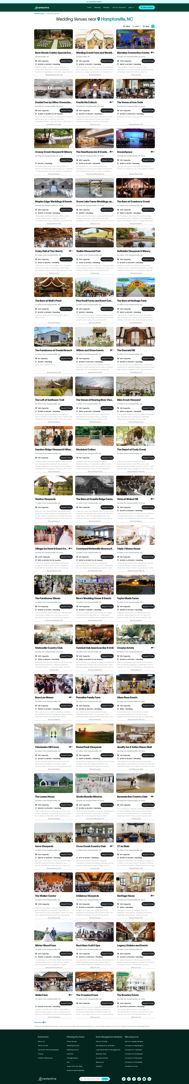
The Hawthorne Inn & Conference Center (99, 151)
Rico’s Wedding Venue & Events (93, 598)
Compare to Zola (131, 1066)
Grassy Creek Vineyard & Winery (53, 151)
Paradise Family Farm (88, 697)
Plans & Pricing (101, 1041)
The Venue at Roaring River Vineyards (97, 399)
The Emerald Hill (126, 350)
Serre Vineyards (44, 846)
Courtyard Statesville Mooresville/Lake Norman (103, 548)
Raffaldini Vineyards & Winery (133, 251)
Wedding (97, 7)
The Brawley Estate (128, 995)
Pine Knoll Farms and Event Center (95, 300)
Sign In (131, 7)
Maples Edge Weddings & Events (53, 201)
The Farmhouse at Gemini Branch (53, 350)
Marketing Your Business (105, 1046)
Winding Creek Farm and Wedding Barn (98, 52)
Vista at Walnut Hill (127, 499)
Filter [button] (127, 26)
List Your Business (119, 7)
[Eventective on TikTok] (139, 1079)
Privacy (40, 1054)
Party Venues (72, 1041)
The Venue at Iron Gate (130, 102)
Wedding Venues (73, 1046)
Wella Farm (41, 995)
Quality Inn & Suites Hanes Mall (134, 747)
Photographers (72, 1058)
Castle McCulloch (86, 102)
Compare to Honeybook (134, 1054)
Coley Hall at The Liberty (49, 251)
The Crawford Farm (87, 995)
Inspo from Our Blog (74, 1066)
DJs (68, 1062)
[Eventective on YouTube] (144, 1079)
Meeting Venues (73, 1050)
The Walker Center (45, 895)
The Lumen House (45, 796)
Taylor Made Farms (128, 598)
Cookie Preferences (45, 1058)
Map (147, 26)
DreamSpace (124, 151)
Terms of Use (43, 1046)
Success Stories (102, 1058)
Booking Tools (101, 1054)
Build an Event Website (75, 1070)
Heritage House (126, 895)
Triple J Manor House (128, 548)
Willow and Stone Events (90, 350)
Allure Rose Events (127, 697)
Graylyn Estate (125, 647)
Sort (137, 26)
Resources (100, 1062)
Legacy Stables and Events (132, 945)
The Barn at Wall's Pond (48, 300)
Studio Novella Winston (89, 796)
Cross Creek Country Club (91, 846)
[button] (153, 26)
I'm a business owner (94, 1)
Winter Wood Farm (45, 945)
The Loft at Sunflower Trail (49, 399)
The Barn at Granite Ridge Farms (94, 499)
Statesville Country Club (49, 647)
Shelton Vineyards (45, 499)
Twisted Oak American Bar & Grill (94, 647)
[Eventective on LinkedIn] (149, 1079)
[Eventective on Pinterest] (134, 1079)
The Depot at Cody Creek (131, 449)
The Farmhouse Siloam (47, 598)
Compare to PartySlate (133, 1062)
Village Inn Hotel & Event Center (53, 548)
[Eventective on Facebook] (124, 1079)
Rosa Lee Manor (44, 697)
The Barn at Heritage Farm (132, 300)
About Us (41, 1041)
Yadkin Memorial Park (88, 251)
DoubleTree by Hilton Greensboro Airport (58, 102)
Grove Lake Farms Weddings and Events (98, 201)
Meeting (106, 7)
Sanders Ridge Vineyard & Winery (54, 449)
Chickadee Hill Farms (47, 747)
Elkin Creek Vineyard (128, 399)
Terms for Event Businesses (48, 1050)
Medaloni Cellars (86, 449)
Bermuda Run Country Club (132, 796)
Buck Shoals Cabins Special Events (54, 52)
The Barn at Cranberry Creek (133, 201)
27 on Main (123, 846)
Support (99, 1066)
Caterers (70, 1054)
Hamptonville (39, 13)
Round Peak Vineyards (88, 747)
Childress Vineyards (87, 895)
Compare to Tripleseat (133, 1050)
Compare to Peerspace (133, 1058)
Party (89, 7)
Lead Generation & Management (108, 1050)
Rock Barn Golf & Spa (88, 945)
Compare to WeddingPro (134, 1046)
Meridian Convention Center (133, 52)
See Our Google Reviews (134, 1041)
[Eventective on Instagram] (129, 1079)
